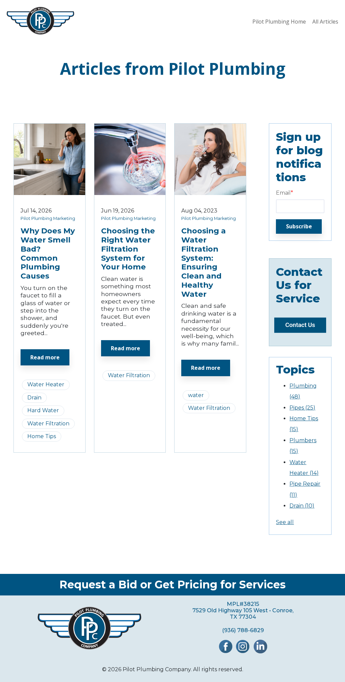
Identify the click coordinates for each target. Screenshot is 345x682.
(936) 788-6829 (243, 630)
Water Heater (45, 384)
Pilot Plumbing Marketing (48, 218)
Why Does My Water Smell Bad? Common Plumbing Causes (48, 253)
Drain (34, 397)
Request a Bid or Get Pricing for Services (172, 584)
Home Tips (41, 436)
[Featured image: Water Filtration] (130, 193)
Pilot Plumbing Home (279, 21)
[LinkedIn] (260, 651)
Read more (45, 357)
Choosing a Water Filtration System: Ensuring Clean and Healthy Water (203, 262)
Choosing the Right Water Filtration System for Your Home (128, 249)
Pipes (302, 407)
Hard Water (43, 410)
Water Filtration (48, 423)
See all (285, 522)
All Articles (325, 21)
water (196, 395)
